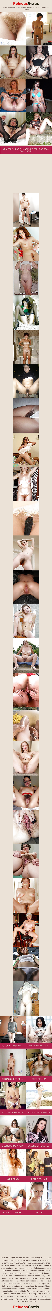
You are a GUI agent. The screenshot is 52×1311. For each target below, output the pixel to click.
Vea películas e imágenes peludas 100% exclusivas (26, 150)
